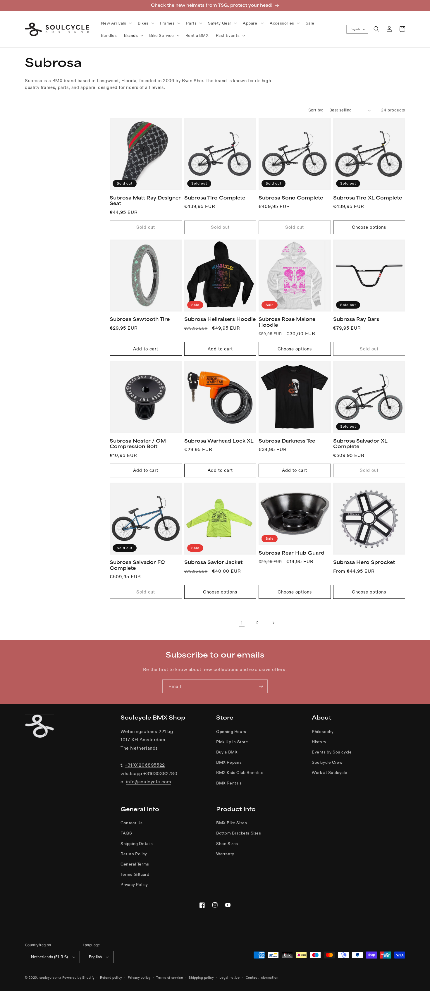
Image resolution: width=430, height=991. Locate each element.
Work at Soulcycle (329, 772)
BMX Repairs (229, 762)
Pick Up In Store (232, 741)
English (355, 29)
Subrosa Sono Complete (291, 197)
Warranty (225, 853)
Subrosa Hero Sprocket (364, 562)
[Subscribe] (260, 686)
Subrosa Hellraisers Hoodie (220, 319)
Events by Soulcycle (332, 752)
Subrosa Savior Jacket (213, 562)
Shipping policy (201, 977)
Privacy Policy (134, 884)
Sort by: (316, 110)
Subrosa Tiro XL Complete (367, 197)
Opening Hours (231, 731)
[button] (115, 23)
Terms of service (169, 977)
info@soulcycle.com (148, 781)
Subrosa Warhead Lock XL (219, 440)
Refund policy (111, 977)
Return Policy (134, 853)
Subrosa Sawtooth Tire (140, 319)
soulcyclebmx (50, 977)
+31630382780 (160, 773)
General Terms (135, 864)
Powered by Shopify (78, 977)
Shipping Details (137, 843)
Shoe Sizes (227, 843)
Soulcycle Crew (327, 762)
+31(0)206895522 (145, 765)
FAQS (126, 833)
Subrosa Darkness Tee (287, 440)
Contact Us (132, 822)
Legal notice (229, 977)
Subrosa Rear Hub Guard (291, 552)
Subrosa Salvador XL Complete (360, 443)
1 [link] (242, 623)
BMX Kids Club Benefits (239, 772)
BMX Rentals (229, 783)
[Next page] (273, 622)
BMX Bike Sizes (231, 822)
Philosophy (323, 731)
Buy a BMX (227, 752)
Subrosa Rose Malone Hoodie (287, 322)
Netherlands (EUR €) (49, 956)
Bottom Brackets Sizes (238, 833)
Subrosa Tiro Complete (214, 197)
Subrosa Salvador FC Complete (137, 565)
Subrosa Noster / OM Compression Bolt (138, 443)
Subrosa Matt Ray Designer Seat (145, 200)
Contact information (262, 977)
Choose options (369, 227)
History (319, 741)
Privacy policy (139, 977)
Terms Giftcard (135, 874)
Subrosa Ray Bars (356, 319)
